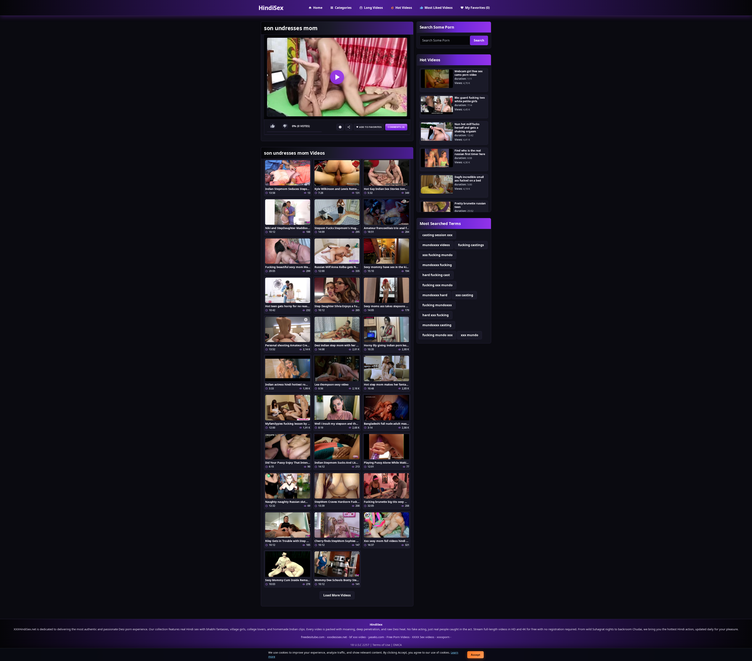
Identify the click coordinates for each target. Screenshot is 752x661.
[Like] (272, 126)
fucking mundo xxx (437, 335)
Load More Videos (337, 595)
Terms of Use (381, 645)
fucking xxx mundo (437, 285)
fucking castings (471, 245)
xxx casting (464, 295)
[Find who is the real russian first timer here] (437, 158)
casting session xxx (437, 235)
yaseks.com (376, 637)
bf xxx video (357, 637)
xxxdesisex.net (337, 637)
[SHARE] (348, 127)
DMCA (397, 645)
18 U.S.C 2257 (359, 645)
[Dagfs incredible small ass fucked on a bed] (437, 184)
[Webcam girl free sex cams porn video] (437, 79)
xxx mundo (469, 335)
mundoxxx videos (436, 245)
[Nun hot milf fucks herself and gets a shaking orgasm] (437, 131)
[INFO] (340, 127)
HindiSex (270, 7)
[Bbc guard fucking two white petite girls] (437, 105)
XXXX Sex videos (423, 637)
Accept (475, 654)
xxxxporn (443, 637)
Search (479, 40)
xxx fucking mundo (437, 255)
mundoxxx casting (436, 325)
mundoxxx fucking (437, 265)
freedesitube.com (312, 637)
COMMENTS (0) (396, 127)
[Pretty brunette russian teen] (437, 211)
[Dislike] (285, 126)
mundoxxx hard (434, 295)
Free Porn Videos (398, 637)
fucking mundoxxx (437, 305)
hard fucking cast (436, 275)
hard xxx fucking (435, 315)
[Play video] (337, 77)
